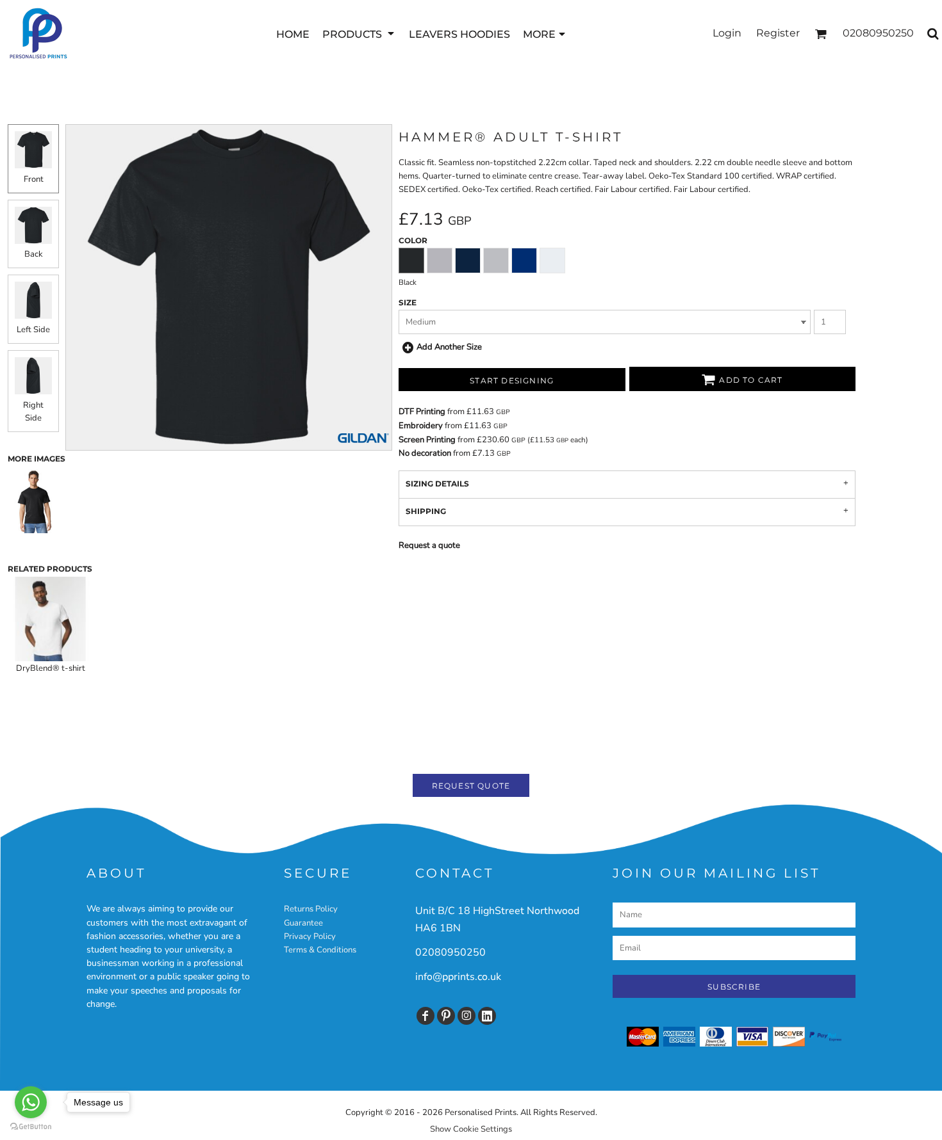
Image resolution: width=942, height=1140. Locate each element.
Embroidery (421, 425)
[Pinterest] (446, 1016)
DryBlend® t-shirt (50, 668)
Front (34, 179)
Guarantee (303, 923)
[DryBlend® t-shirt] (51, 619)
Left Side (33, 329)
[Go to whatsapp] (31, 1102)
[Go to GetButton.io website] (30, 1127)
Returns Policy (311, 909)
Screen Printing (427, 440)
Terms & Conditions (320, 950)
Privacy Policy (310, 936)
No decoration (425, 453)
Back (33, 254)
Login (727, 33)
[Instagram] (466, 1016)
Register (778, 33)
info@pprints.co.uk (458, 977)
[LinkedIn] (487, 1016)
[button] (359, 34)
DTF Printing (422, 411)
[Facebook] (425, 1016)
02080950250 (450, 952)
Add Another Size (449, 347)
